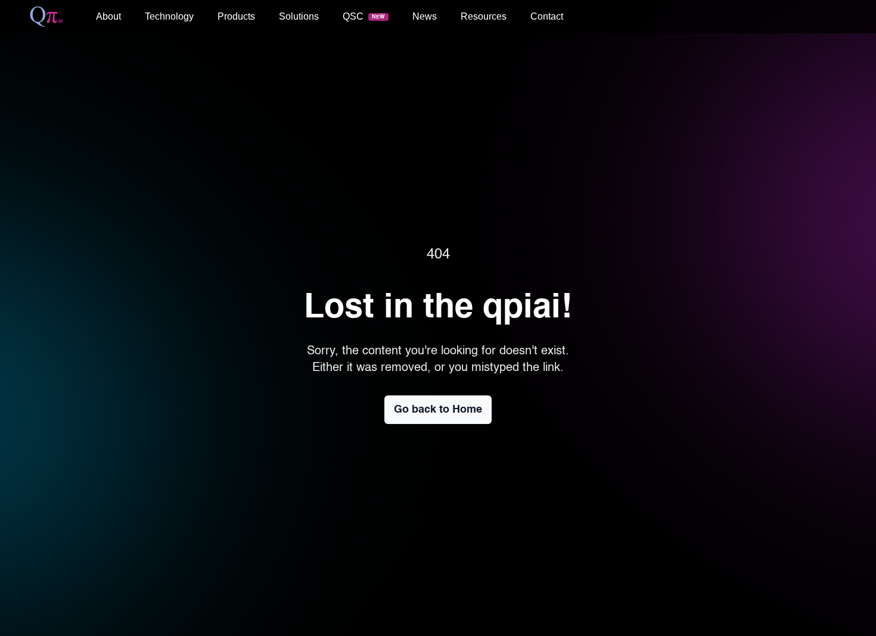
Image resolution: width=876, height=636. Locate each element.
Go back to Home (438, 409)
